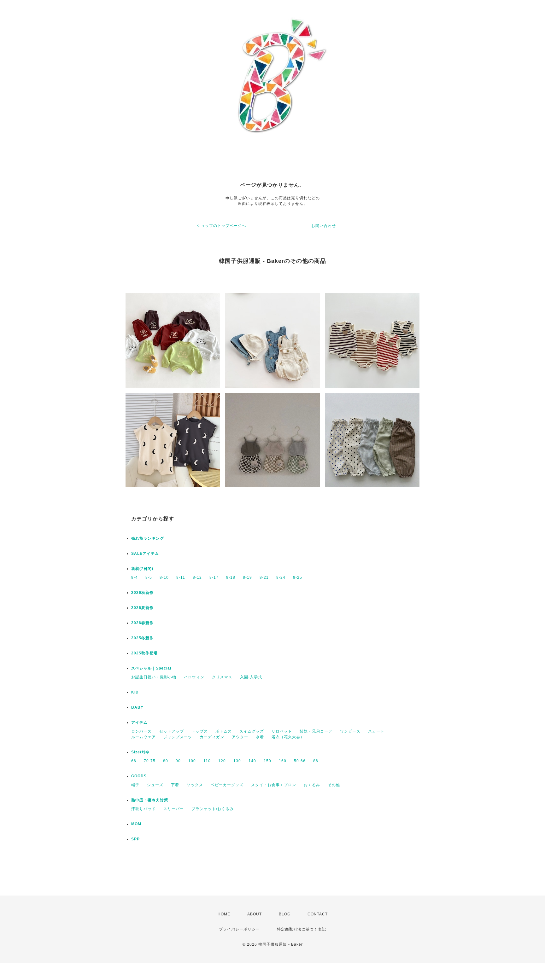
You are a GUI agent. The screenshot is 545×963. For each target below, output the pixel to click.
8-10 (164, 577)
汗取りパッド (143, 809)
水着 (260, 737)
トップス (199, 731)
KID (135, 692)
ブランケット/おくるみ (212, 809)
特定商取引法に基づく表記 (301, 929)
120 (222, 761)
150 (267, 761)
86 (315, 761)
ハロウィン (194, 677)
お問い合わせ (323, 225)
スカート (376, 731)
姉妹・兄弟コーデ (316, 731)
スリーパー (173, 809)
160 (282, 761)
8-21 (264, 577)
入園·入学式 (251, 677)
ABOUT (254, 914)
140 (252, 761)
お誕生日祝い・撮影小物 (153, 677)
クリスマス (222, 677)
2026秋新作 (142, 592)
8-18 (230, 577)
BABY (137, 707)
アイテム (139, 722)
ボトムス (223, 731)
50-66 (300, 761)
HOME (224, 914)
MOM (136, 824)
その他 (334, 785)
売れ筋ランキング (147, 538)
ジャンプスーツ (177, 737)
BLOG (284, 914)
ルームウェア (143, 737)
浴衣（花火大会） (288, 737)
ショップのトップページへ (221, 225)
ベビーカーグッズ (227, 785)
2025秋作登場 (144, 653)
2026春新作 (142, 623)
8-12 (197, 577)
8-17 (214, 577)
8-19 (247, 577)
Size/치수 (140, 752)
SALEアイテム (145, 553)
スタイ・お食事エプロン (273, 785)
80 (165, 761)
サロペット (282, 731)
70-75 (149, 761)
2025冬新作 (142, 638)
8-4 (134, 577)
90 (178, 761)
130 (237, 761)
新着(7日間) (142, 568)
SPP (135, 839)
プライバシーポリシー (239, 929)
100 (192, 761)
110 (207, 761)
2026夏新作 (142, 608)
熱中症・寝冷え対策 (149, 800)
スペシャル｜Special (151, 668)
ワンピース (350, 731)
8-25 (297, 577)
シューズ (155, 785)
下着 (175, 785)
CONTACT (318, 914)
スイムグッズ (251, 731)
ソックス (195, 785)
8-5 (148, 577)
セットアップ (171, 731)
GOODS (139, 776)
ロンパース (141, 731)
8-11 (180, 577)
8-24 (280, 577)
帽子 (135, 785)
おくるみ (312, 785)
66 (133, 761)
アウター (240, 737)
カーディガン (212, 737)
